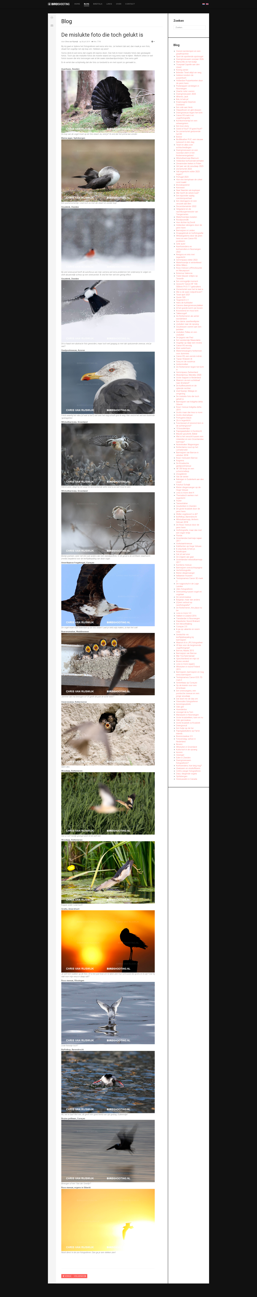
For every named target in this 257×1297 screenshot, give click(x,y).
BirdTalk (97, 4)
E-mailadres (52, 25)
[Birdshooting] (58, 4)
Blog (86, 4)
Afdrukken (52, 17)
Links (109, 4)
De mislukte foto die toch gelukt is (102, 35)
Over (118, 4)
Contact (130, 4)
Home (77, 4)
